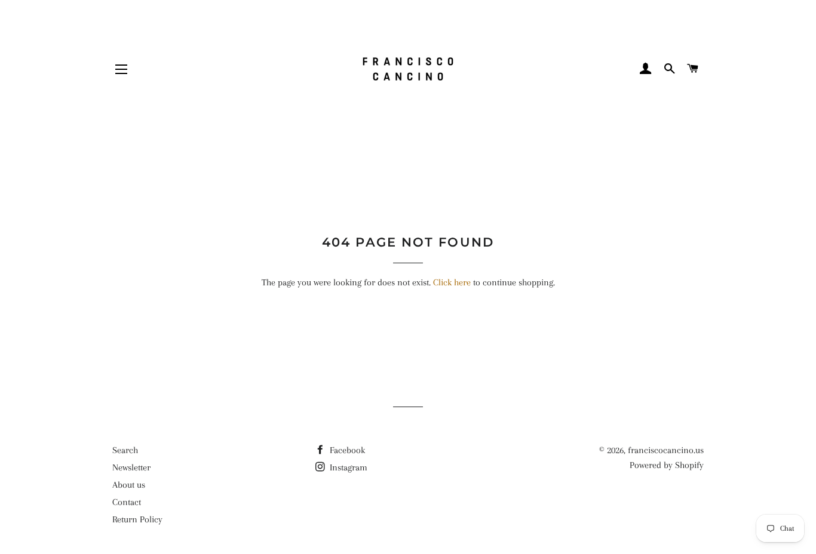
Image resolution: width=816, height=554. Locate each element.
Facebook (346, 450)
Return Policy (137, 519)
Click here (452, 282)
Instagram (347, 467)
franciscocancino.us (666, 450)
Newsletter (131, 467)
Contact (126, 502)
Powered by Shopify (667, 465)
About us (128, 484)
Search (125, 450)
